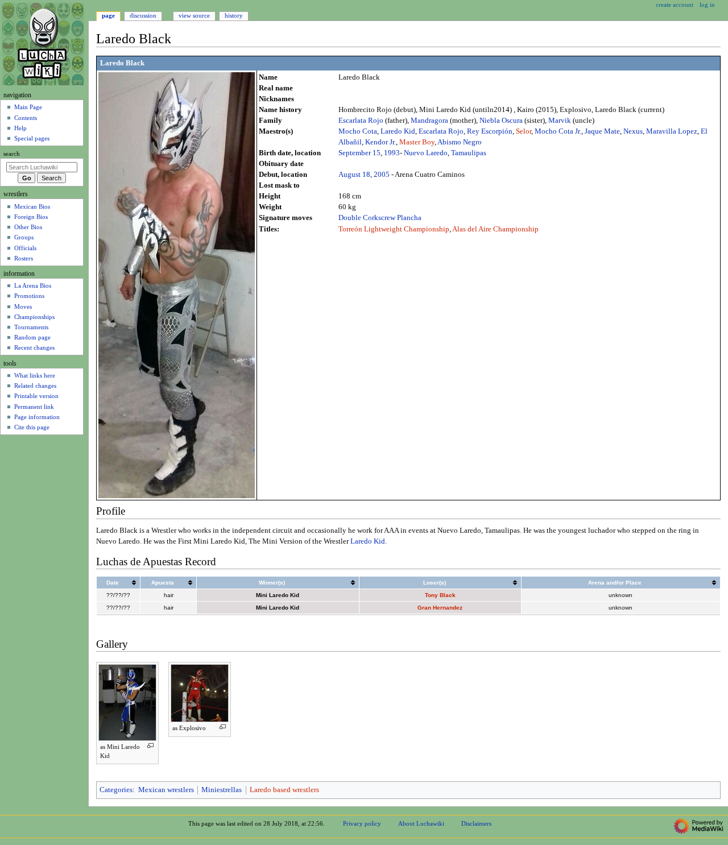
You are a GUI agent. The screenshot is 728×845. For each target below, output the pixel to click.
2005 (382, 175)
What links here (34, 375)
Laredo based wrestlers (284, 790)
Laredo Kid (397, 131)
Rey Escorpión (489, 131)
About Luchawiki (421, 823)
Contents (25, 117)
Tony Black (440, 595)
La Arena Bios (32, 285)
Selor (523, 131)
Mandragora (429, 121)
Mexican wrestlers (166, 790)
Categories (116, 790)
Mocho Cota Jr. (558, 131)
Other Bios (28, 226)
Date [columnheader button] (112, 582)
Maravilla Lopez (671, 131)
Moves (23, 306)
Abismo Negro (459, 142)
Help (20, 128)
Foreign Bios (31, 216)
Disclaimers (476, 823)
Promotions (29, 295)
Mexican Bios (32, 206)
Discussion (143, 15)
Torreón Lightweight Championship (393, 229)
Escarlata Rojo (360, 121)
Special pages (31, 138)
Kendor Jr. (380, 142)
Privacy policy (362, 823)
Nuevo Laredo (426, 153)
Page (108, 15)
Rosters (23, 258)
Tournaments (31, 327)
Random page (32, 337)
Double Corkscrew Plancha (379, 218)
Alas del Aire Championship (495, 229)
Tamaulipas (468, 153)
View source (194, 15)
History (234, 15)
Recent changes (34, 347)
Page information (37, 416)
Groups (24, 237)
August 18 (354, 175)
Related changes (35, 385)
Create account (674, 4)
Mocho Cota (357, 131)
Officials (25, 248)
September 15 (359, 153)
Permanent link (34, 406)
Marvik (559, 121)
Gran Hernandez (439, 607)
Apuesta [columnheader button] (162, 582)
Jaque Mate (602, 131)
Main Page (28, 106)
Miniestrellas (221, 790)
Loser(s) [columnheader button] (434, 582)
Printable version (36, 395)
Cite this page (31, 427)
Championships (34, 316)
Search (11, 154)
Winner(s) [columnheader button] (272, 582)
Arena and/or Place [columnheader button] (615, 582)
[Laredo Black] (176, 284)
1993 (392, 153)
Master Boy (417, 142)
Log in (707, 4)
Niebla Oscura (501, 121)
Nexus (633, 131)
